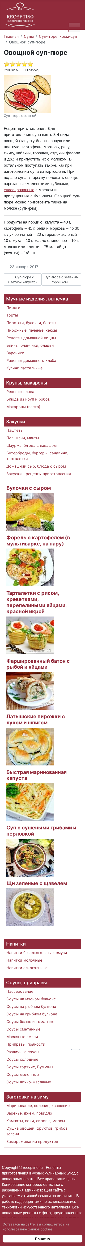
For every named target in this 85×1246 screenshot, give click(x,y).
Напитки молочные (24, 960)
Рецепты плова (20, 391)
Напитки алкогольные (26, 967)
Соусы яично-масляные (28, 1082)
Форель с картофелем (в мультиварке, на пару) (38, 540)
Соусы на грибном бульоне (31, 1014)
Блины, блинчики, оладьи (30, 345)
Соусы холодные (22, 1059)
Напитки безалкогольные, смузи (36, 952)
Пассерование (19, 991)
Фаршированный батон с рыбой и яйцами (38, 664)
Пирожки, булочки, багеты (31, 322)
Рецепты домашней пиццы (31, 337)
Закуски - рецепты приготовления (38, 473)
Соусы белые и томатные (30, 1021)
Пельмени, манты (22, 437)
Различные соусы (22, 1051)
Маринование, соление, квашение (38, 1105)
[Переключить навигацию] (74, 27)
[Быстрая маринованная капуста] (30, 801)
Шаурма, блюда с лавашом (31, 445)
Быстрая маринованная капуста (36, 775)
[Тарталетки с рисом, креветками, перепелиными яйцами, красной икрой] (30, 635)
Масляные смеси (22, 1036)
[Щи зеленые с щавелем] (30, 906)
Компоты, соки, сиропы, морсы (35, 1120)
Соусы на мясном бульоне (31, 999)
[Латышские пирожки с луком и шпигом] (30, 746)
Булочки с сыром (28, 488)
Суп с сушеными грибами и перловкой (41, 830)
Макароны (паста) (23, 406)
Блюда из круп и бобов (28, 399)
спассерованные (19, 189)
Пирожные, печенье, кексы (31, 330)
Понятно (42, 1239)
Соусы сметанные (23, 1029)
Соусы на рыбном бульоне (31, 1006)
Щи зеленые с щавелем (36, 883)
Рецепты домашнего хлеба (31, 360)
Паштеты (14, 430)
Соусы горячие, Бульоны (29, 1066)
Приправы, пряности (25, 1044)
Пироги (13, 307)
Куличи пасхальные (24, 368)
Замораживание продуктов (32, 1141)
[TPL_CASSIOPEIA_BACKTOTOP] (75, 1054)
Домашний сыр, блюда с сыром (36, 466)
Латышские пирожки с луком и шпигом (35, 719)
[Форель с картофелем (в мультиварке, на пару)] (30, 567)
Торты (12, 315)
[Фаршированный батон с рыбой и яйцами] (30, 690)
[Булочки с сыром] (30, 511)
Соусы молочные (22, 1074)
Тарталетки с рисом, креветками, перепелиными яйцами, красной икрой (36, 602)
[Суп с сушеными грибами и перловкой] (30, 857)
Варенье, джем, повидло (29, 1113)
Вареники (15, 353)
